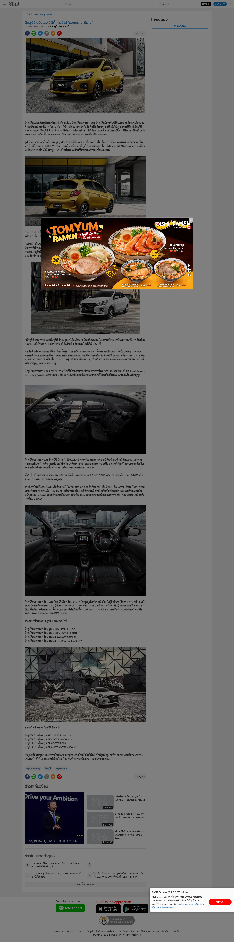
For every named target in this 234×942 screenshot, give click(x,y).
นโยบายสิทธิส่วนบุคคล (162, 907)
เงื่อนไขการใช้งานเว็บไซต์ (188, 903)
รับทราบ (220, 902)
